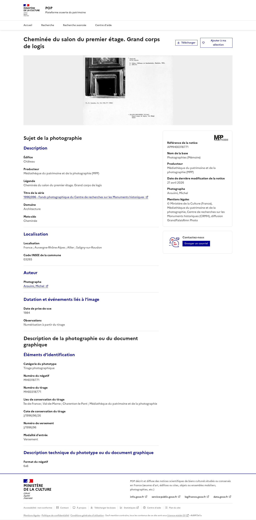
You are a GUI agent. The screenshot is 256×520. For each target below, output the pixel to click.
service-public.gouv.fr (164, 497)
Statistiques (129, 507)
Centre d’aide (154, 507)
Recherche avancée (74, 25)
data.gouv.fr (221, 497)
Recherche (47, 25)
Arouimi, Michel (34, 286)
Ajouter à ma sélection (218, 43)
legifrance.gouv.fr (195, 497)
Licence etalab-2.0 (176, 515)
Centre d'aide (103, 25)
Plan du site (174, 507)
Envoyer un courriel (196, 243)
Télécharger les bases (105, 507)
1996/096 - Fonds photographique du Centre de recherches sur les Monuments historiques (84, 197)
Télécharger (188, 42)
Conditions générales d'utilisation (87, 515)
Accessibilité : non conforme (38, 507)
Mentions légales (32, 515)
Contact (64, 507)
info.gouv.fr (137, 497)
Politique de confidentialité (55, 515)
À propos (81, 507)
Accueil (28, 25)
